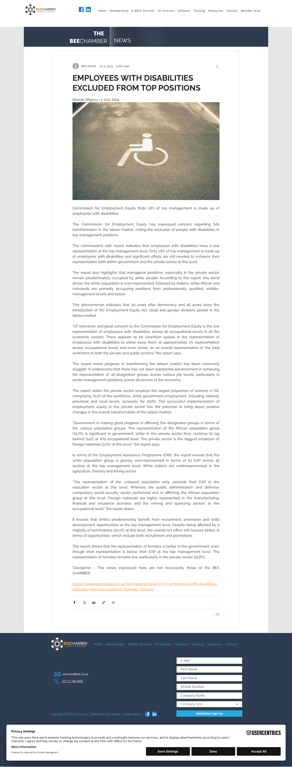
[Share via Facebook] (74, 602)
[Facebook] (81, 9)
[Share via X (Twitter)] (84, 602)
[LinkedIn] (88, 9)
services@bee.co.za (75, 674)
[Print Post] (113, 602)
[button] (120, 11)
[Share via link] (103, 602)
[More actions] (217, 66)
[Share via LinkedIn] (94, 602)
